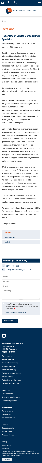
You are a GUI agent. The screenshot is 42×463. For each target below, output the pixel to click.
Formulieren (6, 414)
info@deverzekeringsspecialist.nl (20, 269)
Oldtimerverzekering (9, 370)
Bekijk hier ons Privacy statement (16, 312)
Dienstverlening (7, 411)
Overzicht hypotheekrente (11, 397)
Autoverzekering (8, 359)
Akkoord (7, 460)
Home (4, 21)
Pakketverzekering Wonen (11, 373)
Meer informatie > (16, 455)
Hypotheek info (7, 394)
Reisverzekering (7, 377)
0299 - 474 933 (12, 266)
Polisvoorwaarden (8, 418)
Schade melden (7, 431)
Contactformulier (8, 428)
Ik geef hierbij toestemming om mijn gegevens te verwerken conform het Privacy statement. (22, 306)
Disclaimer (5, 449)
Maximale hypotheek (9, 401)
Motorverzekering (8, 366)
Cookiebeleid (6, 445)
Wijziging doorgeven (9, 435)
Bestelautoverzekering (10, 363)
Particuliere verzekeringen (11, 380)
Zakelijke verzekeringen (10, 384)
